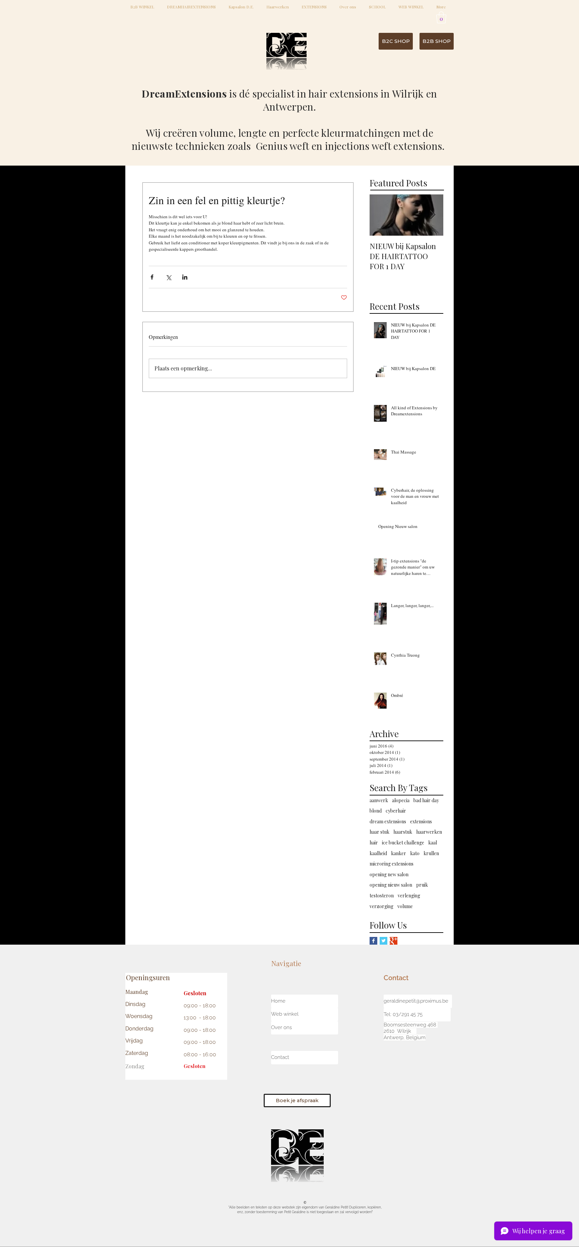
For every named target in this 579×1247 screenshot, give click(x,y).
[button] (441, 17)
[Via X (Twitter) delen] (168, 277)
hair (374, 842)
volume (405, 906)
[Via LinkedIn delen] (185, 277)
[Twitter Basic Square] (383, 941)
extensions (421, 821)
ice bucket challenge (403, 842)
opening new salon (389, 874)
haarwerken (429, 832)
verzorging (381, 906)
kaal (432, 842)
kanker (398, 853)
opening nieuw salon (391, 885)
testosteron (382, 895)
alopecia (400, 800)
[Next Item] (433, 215)
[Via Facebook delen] (152, 277)
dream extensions (388, 821)
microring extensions (391, 863)
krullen (431, 853)
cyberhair (396, 811)
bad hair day (426, 800)
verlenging (409, 895)
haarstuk (402, 832)
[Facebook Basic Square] (373, 941)
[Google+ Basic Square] (393, 941)
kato (415, 853)
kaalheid (378, 853)
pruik (422, 885)
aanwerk (379, 800)
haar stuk (379, 832)
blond (376, 811)
